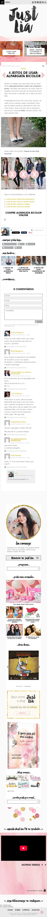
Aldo (22, 244)
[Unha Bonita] (23, 778)
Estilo (23, 69)
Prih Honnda (16, 455)
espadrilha (9, 247)
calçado (31, 244)
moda (19, 247)
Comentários (38, 230)
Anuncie (35, 910)
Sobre (17, 910)
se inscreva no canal (34, 890)
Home (10, 910)
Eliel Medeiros (17, 351)
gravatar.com (9, 326)
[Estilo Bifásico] (35, 785)
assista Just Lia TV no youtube (23, 829)
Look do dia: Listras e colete (18, 204)
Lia (14, 230)
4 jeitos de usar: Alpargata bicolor (23, 74)
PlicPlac (34, 914)
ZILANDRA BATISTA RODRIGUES (18, 440)
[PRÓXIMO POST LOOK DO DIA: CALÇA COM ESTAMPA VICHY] (43, 75)
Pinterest (43, 2)
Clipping (26, 910)
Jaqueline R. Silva (18, 422)
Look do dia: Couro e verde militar (20, 202)
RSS (45, 2)
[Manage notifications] (42, 912)
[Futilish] (35, 778)
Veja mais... (11, 791)
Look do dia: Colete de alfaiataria (20, 199)
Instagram (35, 2)
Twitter (40, 2)
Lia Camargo (18, 914)
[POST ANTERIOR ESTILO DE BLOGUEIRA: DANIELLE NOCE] (4, 75)
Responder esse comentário (16, 346)
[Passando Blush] (23, 785)
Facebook (38, 2)
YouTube (33, 2)
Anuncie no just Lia (22, 558)
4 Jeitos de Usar (10, 244)
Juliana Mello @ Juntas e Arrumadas (21, 373)
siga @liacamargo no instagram (23, 901)
